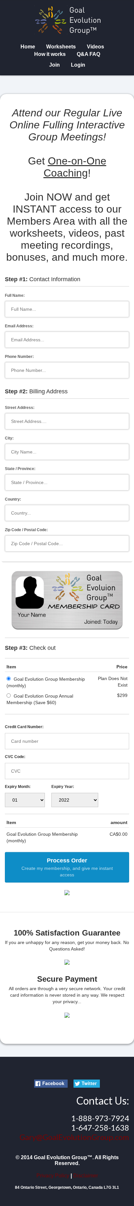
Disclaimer (85, 1175)
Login (78, 65)
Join (54, 65)
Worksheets (61, 46)
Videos (95, 46)
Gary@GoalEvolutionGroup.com (74, 1137)
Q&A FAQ (88, 54)
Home (27, 46)
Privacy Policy (52, 1175)
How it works (50, 54)
